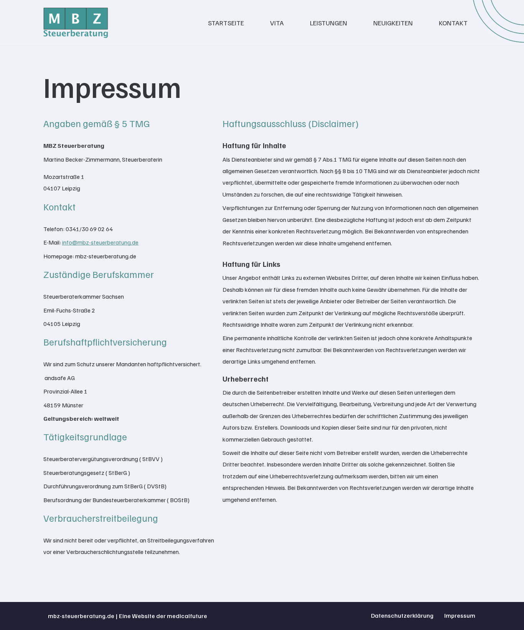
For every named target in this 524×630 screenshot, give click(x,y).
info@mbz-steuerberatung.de (100, 242)
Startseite (226, 22)
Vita (277, 22)
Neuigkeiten (393, 22)
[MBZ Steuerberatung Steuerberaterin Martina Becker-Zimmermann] (76, 22)
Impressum (459, 615)
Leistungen (328, 22)
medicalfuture (187, 616)
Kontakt (453, 22)
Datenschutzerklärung (402, 615)
